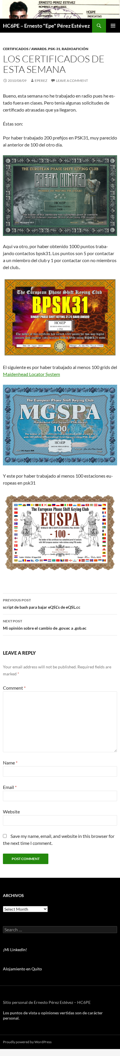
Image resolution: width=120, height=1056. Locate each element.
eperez (41, 80)
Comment (14, 688)
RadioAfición (75, 49)
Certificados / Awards (25, 49)
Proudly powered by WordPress (27, 1042)
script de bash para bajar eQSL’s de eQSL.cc (41, 604)
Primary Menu (113, 26)
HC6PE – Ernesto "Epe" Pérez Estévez (46, 25)
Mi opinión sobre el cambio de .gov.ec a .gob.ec (45, 625)
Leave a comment (72, 80)
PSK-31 (54, 49)
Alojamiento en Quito (22, 968)
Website (11, 811)
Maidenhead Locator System (31, 374)
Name (10, 762)
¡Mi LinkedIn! (15, 949)
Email (10, 787)
